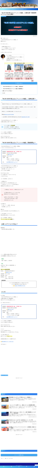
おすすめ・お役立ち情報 (5, 375)
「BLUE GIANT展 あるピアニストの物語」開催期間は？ (12, 88)
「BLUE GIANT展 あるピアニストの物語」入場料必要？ (12, 86)
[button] (35, 231)
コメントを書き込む (19, 455)
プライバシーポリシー (19, 465)
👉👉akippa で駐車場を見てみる (19, 285)
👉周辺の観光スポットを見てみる (7, 341)
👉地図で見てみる (10, 154)
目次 (18, 83)
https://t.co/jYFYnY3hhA (9, 114)
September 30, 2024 (26, 116)
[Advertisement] (19, 361)
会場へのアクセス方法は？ (7, 90)
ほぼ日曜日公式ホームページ (12, 162)
